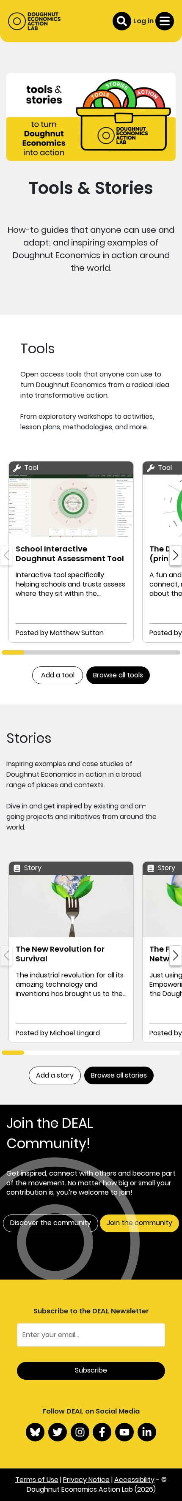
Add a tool (57, 675)
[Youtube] (124, 1432)
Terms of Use (36, 1480)
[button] (175, 555)
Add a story (55, 1075)
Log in (143, 21)
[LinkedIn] (147, 1432)
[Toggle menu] (164, 21)
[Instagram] (80, 1432)
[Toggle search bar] (122, 21)
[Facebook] (102, 1432)
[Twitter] (57, 1432)
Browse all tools (118, 675)
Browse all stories (119, 1075)
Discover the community (50, 1223)
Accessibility (134, 1480)
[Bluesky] (35, 1432)
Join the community (139, 1223)
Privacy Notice (86, 1480)
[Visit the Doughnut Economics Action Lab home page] (34, 21)
